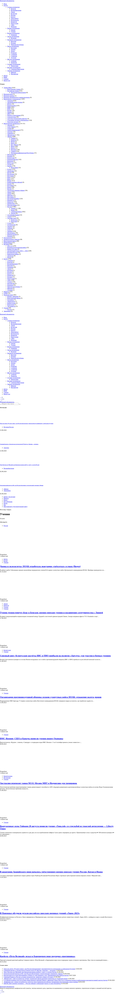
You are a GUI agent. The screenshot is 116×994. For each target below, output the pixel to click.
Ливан (9, 192)
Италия (13, 15)
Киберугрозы (11, 303)
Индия (9, 172)
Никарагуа (10, 200)
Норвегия (14, 22)
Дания (13, 12)
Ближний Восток (12, 159)
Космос (9, 110)
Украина (10, 231)
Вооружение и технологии (12, 99)
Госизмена (10, 300)
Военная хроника (9, 96)
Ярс (5, 505)
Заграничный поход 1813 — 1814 (17, 251)
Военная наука (8, 94)
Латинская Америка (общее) (16, 190)
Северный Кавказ (16, 211)
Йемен (9, 180)
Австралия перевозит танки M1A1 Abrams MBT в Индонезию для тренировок (38, 783)
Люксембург (15, 18)
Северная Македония (17, 69)
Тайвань (9, 228)
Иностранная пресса (10, 241)
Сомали (6, 79)
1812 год (10, 246)
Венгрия (13, 41)
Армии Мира (8, 87)
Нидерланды (15, 20)
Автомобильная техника (14, 102)
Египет (9, 169)
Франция (13, 26)
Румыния (14, 53)
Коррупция (10, 304)
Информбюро (8, 242)
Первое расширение (13, 28)
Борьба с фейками (12, 296)
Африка (9, 136)
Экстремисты (11, 306)
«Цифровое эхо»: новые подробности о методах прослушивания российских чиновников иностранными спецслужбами (41, 982)
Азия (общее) (11, 127)
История (6, 244)
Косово (9, 189)
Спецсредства (11, 117)
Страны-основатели (13, 7)
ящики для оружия (9, 497)
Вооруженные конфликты (12, 123)
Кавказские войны (13, 254)
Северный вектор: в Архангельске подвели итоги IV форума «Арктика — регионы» (19, 444)
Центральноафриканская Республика (22, 153)
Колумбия (10, 185)
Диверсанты (11, 301)
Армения (10, 133)
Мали (12, 146)
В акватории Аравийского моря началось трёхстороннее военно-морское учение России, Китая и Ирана (51, 872)
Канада (13, 17)
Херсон (13, 213)
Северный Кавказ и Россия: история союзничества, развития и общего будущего (29, 977)
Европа (9, 166)
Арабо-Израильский (13, 130)
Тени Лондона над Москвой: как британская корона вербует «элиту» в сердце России (19, 464)
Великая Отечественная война (16, 247)
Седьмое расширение (13, 64)
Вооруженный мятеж (13, 298)
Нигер (13, 148)
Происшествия (8, 295)
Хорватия (14, 62)
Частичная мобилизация (18, 92)
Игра (5, 4)
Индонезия (10, 174)
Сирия (9, 216)
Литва (13, 51)
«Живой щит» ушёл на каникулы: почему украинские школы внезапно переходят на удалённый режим (36, 978)
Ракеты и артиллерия (13, 115)
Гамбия (13, 138)
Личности (10, 255)
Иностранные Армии (13, 89)
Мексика (10, 195)
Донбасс (13, 208)
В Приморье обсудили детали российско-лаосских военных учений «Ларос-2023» (40, 913)
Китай (9, 184)
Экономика (7, 311)
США (12, 25)
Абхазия (9, 125)
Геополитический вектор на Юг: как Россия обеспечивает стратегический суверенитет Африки (21, 485)
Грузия (9, 164)
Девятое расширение (13, 71)
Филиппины (11, 233)
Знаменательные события (11, 239)
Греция (13, 30)
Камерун (13, 140)
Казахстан (14, 220)
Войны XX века (12, 249)
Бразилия (10, 161)
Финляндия (14, 74)
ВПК (8, 109)
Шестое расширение (13, 59)
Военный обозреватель (7, 1)
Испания (13, 38)
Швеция (13, 72)
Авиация (10, 100)
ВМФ (5, 77)
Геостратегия (8, 238)
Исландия (14, 13)
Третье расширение (13, 36)
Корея (9, 187)
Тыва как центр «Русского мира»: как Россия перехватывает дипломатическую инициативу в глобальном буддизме (26, 423)
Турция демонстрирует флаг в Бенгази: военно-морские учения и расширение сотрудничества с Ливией (51, 612)
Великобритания (16, 10)
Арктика (10, 131)
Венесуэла (7, 80)
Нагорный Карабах (13, 198)
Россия (9, 207)
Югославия (14, 167)
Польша (13, 43)
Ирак (8, 177)
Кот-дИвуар (14, 145)
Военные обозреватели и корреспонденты (17, 97)
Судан (9, 223)
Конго (13, 143)
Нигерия (13, 149)
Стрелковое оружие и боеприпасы (17, 120)
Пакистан (10, 202)
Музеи (9, 257)
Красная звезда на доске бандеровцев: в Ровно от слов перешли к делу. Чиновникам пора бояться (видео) (36, 975)
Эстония (13, 57)
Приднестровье (12, 205)
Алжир (9, 128)
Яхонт (5, 500)
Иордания (10, 176)
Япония (9, 236)
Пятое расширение (13, 46)
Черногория (14, 66)
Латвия (13, 49)
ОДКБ (5, 293)
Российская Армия (13, 91)
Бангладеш (10, 154)
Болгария (14, 48)
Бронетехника (11, 105)
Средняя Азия (11, 218)
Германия (14, 35)
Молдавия (10, 197)
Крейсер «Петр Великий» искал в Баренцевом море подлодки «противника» (37, 956)
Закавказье (10, 171)
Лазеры (9, 112)
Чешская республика (17, 44)
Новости (6, 291)
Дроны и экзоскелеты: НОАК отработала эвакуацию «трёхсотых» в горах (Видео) (40, 566)
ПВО (8, 114)
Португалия (14, 23)
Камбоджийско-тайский (14, 182)
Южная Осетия (12, 234)
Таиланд (10, 226)
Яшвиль (6, 498)
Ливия (9, 193)
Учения (6, 308)
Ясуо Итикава (8, 501)
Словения (14, 56)
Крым (12, 210)
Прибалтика (11, 203)
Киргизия (14, 221)
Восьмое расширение (13, 67)
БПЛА (6, 75)
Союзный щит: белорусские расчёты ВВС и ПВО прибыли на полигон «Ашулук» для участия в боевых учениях (55, 655)
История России (12, 252)
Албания (13, 61)
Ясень (5, 503)
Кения (13, 141)
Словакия (14, 54)
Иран (9, 179)
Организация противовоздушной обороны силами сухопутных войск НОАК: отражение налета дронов (50, 697)
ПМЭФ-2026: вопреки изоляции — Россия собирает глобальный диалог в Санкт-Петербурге (32, 983)
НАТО (6, 5)
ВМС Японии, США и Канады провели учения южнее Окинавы (31, 738)
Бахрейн (9, 156)
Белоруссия (10, 158)
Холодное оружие (12, 122)
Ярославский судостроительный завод (15, 506)
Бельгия (13, 9)
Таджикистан (11, 224)
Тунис (9, 229)
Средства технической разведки (17, 118)
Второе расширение (13, 33)
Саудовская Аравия (13, 215)
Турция (13, 31)
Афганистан (11, 135)
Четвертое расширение (14, 40)
